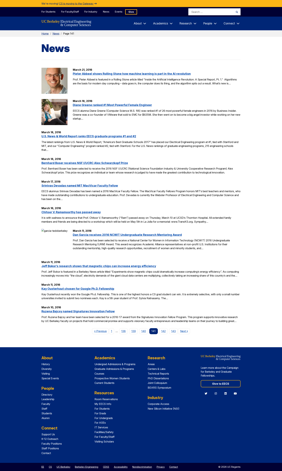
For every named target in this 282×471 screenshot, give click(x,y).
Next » (185, 331)
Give (131, 11)
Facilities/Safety (104, 432)
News (106, 11)
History (45, 364)
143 (173, 331)
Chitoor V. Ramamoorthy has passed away (71, 212)
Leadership (47, 399)
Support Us (48, 434)
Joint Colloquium (157, 383)
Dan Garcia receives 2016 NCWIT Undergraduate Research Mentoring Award (127, 234)
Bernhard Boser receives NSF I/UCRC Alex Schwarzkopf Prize (84, 163)
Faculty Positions (51, 443)
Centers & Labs (156, 369)
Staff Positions (50, 448)
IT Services (101, 427)
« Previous (101, 331)
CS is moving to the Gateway (76, 3)
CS (50, 466)
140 (143, 331)
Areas (151, 364)
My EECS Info (102, 404)
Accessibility (121, 466)
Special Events (50, 378)
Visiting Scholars (104, 441)
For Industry (90, 11)
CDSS (106, 466)
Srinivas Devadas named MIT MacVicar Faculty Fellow (79, 185)
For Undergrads (103, 418)
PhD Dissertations (158, 378)
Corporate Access (158, 404)
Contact (46, 453)
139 (133, 331)
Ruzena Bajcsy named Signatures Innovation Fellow (78, 311)
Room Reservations (106, 399)
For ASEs (100, 422)
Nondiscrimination (142, 466)
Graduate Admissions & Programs (114, 369)
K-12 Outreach (49, 439)
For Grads (100, 413)
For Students (48, 11)
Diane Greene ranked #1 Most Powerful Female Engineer (112, 105)
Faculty (45, 404)
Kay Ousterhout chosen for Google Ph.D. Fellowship (77, 288)
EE (42, 466)
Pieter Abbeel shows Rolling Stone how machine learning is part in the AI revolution (132, 73)
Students (46, 413)
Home (45, 33)
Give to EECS (220, 383)
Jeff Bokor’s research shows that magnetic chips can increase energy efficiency (98, 266)
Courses (99, 373)
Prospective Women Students (112, 378)
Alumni (45, 418)
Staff (44, 408)
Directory (46, 394)
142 (163, 331)
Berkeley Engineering (86, 466)
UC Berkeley (63, 466)
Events (118, 11)
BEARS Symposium (159, 387)
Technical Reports (158, 373)
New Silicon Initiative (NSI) (163, 408)
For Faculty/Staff (70, 11)
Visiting (45, 373)
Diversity (46, 369)
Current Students (104, 383)
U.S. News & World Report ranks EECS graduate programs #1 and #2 (88, 136)
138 (123, 331)
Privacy (161, 466)
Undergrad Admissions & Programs (114, 364)
